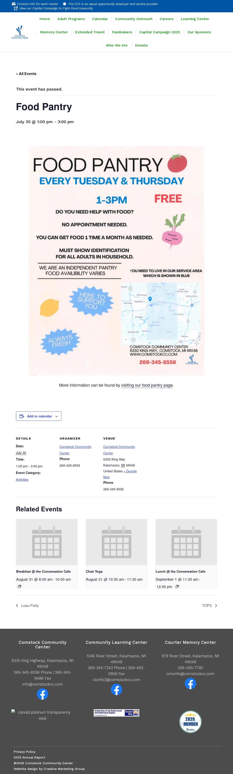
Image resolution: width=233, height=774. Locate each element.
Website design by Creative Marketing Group (49, 769)
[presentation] (46, 542)
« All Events (26, 73)
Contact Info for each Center (37, 4)
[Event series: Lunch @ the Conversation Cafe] (177, 586)
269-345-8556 (27, 672)
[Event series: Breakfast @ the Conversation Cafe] (19, 586)
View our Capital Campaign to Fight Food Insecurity (56, 8)
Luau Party (29, 605)
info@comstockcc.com (43, 684)
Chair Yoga (94, 571)
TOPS (207, 605)
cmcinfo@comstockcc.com (190, 673)
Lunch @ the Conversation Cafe (180, 571)
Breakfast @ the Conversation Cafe (43, 571)
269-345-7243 (100, 667)
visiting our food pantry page (147, 385)
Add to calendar (39, 416)
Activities (22, 479)
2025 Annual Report (29, 757)
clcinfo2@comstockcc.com (116, 679)
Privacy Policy (24, 751)
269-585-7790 (190, 667)
